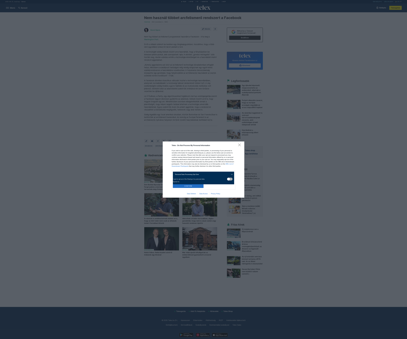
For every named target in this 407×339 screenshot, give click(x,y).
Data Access (203, 193)
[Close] (240, 146)
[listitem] (203, 174)
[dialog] (203, 169)
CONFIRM (188, 186)
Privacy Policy (215, 193)
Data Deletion (191, 193)
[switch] (230, 179)
